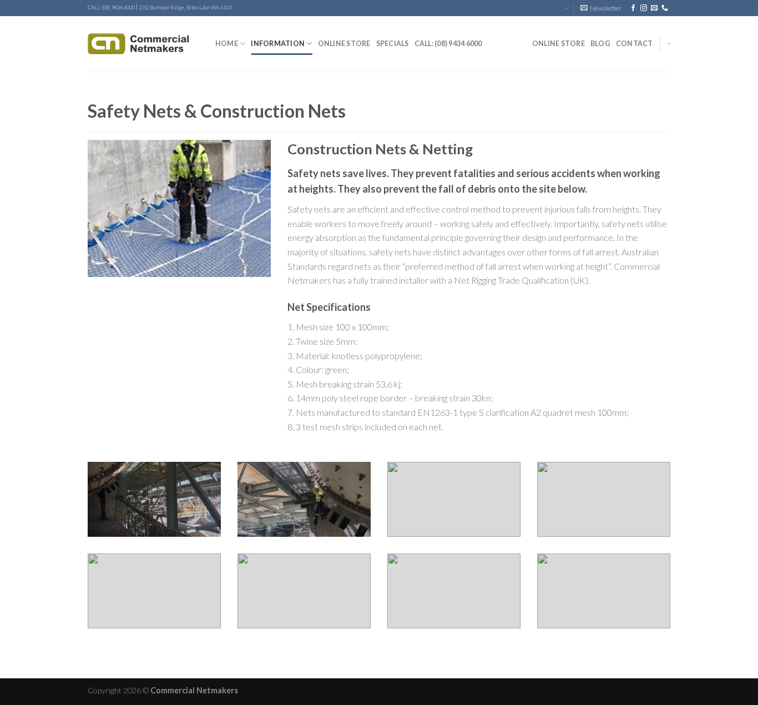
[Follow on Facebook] (633, 8)
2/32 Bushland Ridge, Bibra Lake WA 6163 (185, 7)
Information (278, 43)
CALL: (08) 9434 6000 (111, 7)
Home (226, 43)
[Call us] (664, 8)
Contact (634, 43)
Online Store (344, 43)
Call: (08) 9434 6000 (448, 43)
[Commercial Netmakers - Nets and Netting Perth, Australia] (143, 44)
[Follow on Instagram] (643, 8)
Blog (600, 43)
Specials (392, 43)
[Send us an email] (654, 8)
